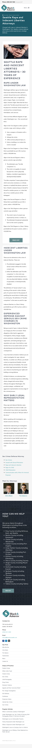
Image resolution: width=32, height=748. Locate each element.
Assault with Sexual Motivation (14, 462)
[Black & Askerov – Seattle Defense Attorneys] (8, 5)
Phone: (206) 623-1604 (8, 2)
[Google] (9, 641)
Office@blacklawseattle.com (9, 637)
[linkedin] (6, 641)
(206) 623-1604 (6, 632)
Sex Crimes (8, 460)
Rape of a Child (9, 467)
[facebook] (3, 641)
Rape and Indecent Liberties (13, 465)
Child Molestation (10, 470)
